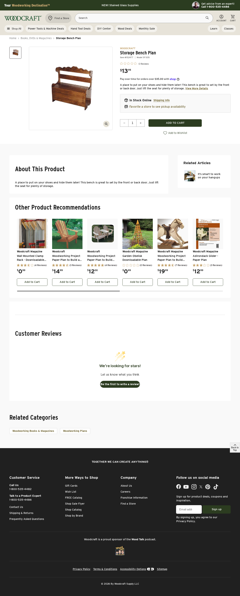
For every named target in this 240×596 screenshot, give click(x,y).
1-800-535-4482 (20, 489)
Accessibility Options (133, 569)
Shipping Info (161, 100)
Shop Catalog (73, 509)
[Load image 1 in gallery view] (15, 53)
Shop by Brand (74, 515)
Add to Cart (32, 282)
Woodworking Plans (75, 430)
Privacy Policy (185, 521)
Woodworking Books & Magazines (33, 430)
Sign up (217, 509)
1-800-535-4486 (20, 499)
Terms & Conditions (105, 569)
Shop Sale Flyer (75, 503)
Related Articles (197, 163)
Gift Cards (71, 485)
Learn (213, 28)
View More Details (196, 88)
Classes (228, 28)
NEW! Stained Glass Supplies (120, 5)
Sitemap (162, 569)
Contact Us (16, 507)
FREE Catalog (73, 497)
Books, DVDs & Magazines (36, 38)
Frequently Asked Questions (26, 518)
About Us (126, 485)
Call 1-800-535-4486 (215, 6)
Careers (125, 491)
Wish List (70, 491)
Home (12, 38)
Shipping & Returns (21, 512)
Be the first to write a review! (120, 384)
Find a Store (128, 503)
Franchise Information (134, 497)
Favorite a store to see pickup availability (157, 106)
